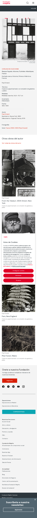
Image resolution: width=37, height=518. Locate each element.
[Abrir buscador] (27, 3)
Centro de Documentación (10, 481)
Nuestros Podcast (7, 455)
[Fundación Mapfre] (6, 2)
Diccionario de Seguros (9, 478)
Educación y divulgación (9, 428)
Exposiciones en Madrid (9, 402)
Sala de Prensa (6, 462)
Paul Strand (5, 114)
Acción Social (6, 421)
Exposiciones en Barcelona (10, 406)
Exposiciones (6, 400)
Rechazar (18, 275)
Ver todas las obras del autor (11, 143)
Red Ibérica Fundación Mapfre (11, 484)
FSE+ (3, 435)
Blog (3, 474)
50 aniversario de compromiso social (13, 445)
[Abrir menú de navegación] (32, 3)
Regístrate (10, 380)
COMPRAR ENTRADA (19, 412)
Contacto (5, 438)
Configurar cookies (18, 270)
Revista (8, 488)
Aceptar (18, 280)
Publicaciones (6, 471)
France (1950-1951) (12, 128)
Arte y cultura (6, 425)
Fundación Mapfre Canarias (9, 495)
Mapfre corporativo (7, 498)
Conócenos (5, 449)
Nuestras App (6, 452)
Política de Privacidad (18, 266)
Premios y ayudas (7, 432)
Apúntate (18, 510)
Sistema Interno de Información (11, 459)
